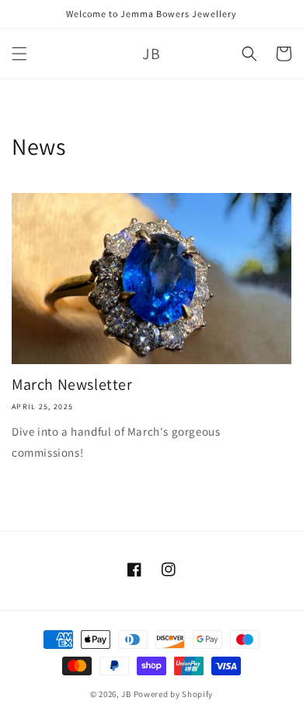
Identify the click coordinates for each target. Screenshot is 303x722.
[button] (19, 54)
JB (126, 694)
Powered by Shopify (174, 694)
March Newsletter (72, 384)
